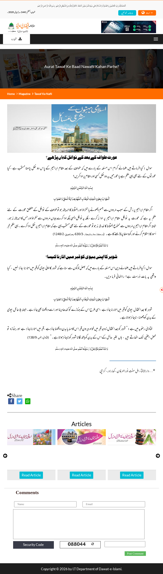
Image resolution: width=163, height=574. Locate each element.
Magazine (24, 93)
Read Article (31, 475)
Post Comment (135, 554)
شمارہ (13, 39)
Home (11, 93)
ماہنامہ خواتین (127, 13)
